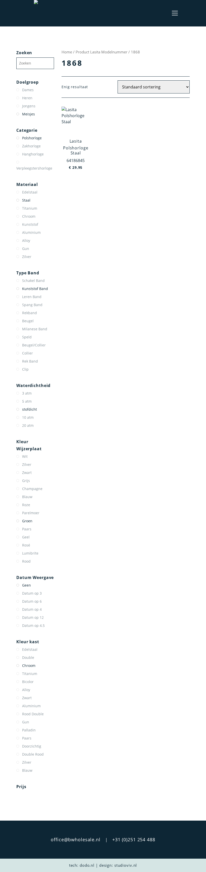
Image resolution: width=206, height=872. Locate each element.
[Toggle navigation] (175, 13)
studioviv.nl (125, 865)
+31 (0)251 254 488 (133, 839)
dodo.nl (87, 865)
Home (67, 51)
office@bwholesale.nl (75, 839)
